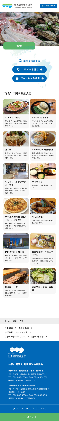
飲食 (14, 321)
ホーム (7, 321)
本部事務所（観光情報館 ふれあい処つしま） (26, 371)
